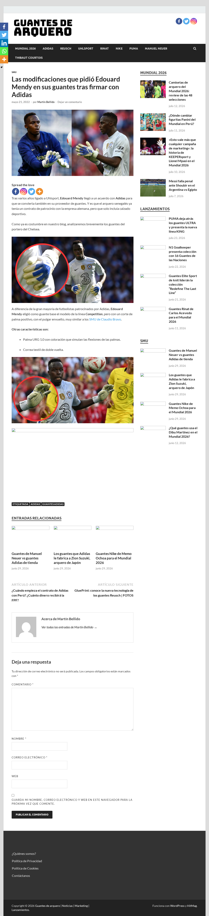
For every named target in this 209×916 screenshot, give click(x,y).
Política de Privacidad (27, 861)
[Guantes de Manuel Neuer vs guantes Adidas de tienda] (30, 528)
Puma (133, 48)
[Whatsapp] (4, 51)
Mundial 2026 (25, 48)
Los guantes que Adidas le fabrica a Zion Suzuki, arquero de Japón (72, 558)
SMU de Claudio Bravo (105, 319)
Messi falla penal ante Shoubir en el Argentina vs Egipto (183, 185)
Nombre (19, 738)
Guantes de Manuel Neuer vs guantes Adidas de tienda (27, 558)
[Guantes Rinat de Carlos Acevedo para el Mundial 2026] (153, 309)
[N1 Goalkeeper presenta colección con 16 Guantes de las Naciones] (153, 248)
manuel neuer (156, 48)
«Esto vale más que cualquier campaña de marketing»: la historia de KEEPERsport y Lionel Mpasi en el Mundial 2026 (182, 152)
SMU (14, 72)
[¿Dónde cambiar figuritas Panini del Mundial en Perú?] (153, 116)
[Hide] (1, 67)
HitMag (192, 905)
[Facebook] (179, 21)
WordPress (177, 905)
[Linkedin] (4, 43)
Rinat (104, 48)
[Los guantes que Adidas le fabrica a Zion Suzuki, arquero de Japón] (72, 528)
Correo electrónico (29, 757)
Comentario (22, 684)
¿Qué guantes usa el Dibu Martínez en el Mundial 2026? (183, 432)
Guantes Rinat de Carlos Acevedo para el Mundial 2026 (181, 315)
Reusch (65, 48)
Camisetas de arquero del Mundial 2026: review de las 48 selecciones (180, 90)
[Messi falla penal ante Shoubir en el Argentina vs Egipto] (153, 181)
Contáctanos (21, 875)
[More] (39, 191)
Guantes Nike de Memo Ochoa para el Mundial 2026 (114, 558)
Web (15, 776)
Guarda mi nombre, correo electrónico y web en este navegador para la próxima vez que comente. (72, 802)
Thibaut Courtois (29, 57)
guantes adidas (52, 504)
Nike (119, 48)
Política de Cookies (25, 868)
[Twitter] (186, 21)
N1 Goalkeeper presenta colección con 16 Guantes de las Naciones (182, 253)
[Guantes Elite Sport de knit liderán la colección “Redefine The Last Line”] (153, 276)
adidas (48, 48)
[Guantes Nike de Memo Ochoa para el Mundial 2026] (114, 528)
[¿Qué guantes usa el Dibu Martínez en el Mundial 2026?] (153, 428)
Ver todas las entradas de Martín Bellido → (69, 627)
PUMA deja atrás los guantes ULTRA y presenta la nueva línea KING (183, 225)
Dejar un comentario (70, 102)
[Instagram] (193, 21)
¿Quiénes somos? (24, 853)
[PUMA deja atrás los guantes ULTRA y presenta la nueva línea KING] (153, 219)
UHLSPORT (85, 48)
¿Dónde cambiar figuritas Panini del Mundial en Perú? (182, 119)
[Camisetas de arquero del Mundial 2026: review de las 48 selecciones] (153, 83)
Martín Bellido (45, 102)
